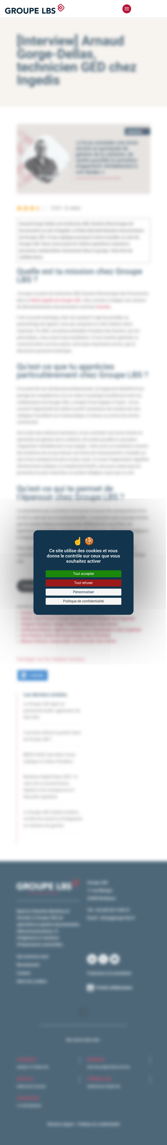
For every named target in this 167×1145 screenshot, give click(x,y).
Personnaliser (83, 592)
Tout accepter (83, 574)
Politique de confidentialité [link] (83, 601)
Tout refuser (83, 583)
